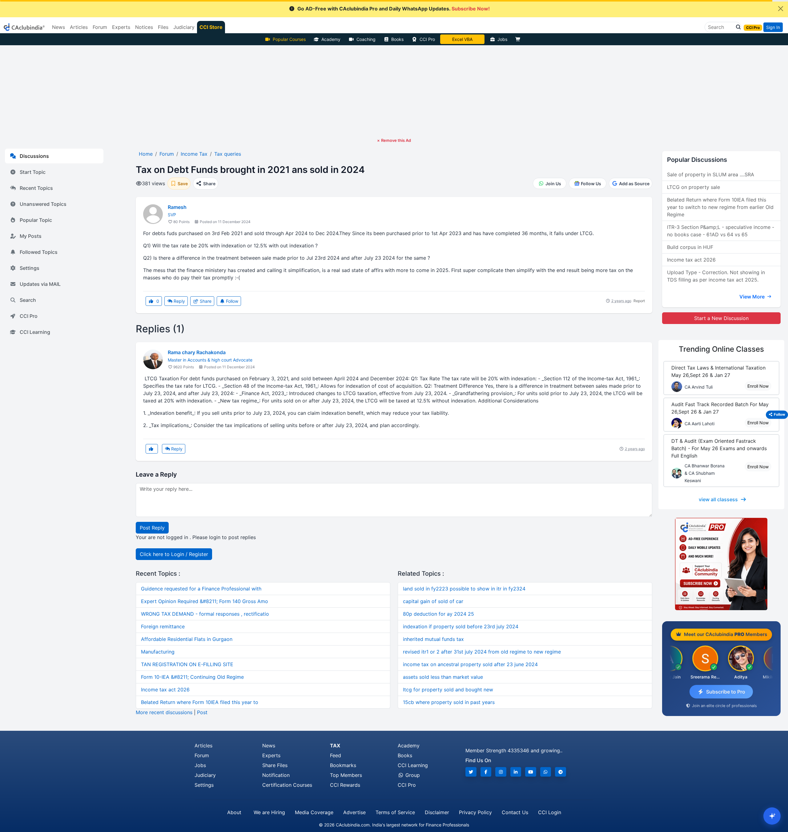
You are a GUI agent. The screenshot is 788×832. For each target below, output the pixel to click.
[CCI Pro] (721, 564)
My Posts (31, 236)
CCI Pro (427, 39)
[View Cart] (519, 39)
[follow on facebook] (486, 772)
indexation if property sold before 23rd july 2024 (460, 626)
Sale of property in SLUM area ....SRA (710, 174)
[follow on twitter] (470, 772)
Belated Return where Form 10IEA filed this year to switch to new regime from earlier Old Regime (720, 207)
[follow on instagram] (500, 772)
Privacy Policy (475, 812)
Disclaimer (437, 812)
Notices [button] (144, 27)
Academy (330, 39)
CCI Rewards (345, 785)
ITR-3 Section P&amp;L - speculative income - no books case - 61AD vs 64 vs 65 (720, 231)
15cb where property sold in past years (449, 702)
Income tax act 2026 (165, 689)
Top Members (346, 775)
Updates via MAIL (40, 284)
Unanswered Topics (43, 204)
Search (28, 300)
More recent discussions (164, 712)
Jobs (502, 39)
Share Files (274, 765)
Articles (203, 745)
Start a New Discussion (721, 318)
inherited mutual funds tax (433, 639)
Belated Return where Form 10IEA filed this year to (199, 702)
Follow (231, 301)
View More (752, 297)
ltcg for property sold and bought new (448, 689)
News (268, 745)
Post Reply (152, 528)
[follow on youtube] (530, 772)
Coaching (366, 39)
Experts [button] (121, 27)
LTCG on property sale (693, 187)
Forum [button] (100, 27)
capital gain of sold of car (433, 601)
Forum (202, 755)
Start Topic (33, 172)
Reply (178, 301)
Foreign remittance (163, 626)
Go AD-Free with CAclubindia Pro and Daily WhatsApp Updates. (393, 9)
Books (397, 39)
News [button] (58, 27)
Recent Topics (36, 188)
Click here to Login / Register (174, 554)
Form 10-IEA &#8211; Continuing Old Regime (192, 677)
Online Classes (721, 349)
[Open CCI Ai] (772, 816)
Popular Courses (289, 39)
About (234, 812)
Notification (276, 775)
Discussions (34, 156)
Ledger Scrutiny (462, 39)
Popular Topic (36, 220)
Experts (271, 755)
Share (205, 301)
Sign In (773, 27)
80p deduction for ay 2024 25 (438, 614)
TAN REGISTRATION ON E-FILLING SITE (187, 664)
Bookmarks (343, 765)
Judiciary (205, 775)
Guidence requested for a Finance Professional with (201, 589)
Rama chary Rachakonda (197, 352)
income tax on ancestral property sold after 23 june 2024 (470, 664)
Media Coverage (314, 812)
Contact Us (515, 812)
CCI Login (549, 812)
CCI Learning (35, 332)
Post (202, 712)
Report (639, 300)
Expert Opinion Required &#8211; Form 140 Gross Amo (204, 601)
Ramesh (177, 207)
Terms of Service (395, 812)
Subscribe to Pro (725, 692)
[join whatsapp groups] (545, 772)
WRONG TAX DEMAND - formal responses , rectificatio (205, 614)
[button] (737, 27)
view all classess (718, 499)
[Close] (780, 8)
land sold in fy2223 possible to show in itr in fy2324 (464, 589)
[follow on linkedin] (515, 772)
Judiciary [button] (184, 27)
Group (412, 775)
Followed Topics (39, 252)
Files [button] (163, 27)
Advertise (354, 812)
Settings (29, 268)
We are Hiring (269, 812)
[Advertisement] (394, 91)
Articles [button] (79, 27)
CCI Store (211, 27)
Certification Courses (287, 785)
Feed (335, 755)
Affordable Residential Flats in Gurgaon (186, 639)
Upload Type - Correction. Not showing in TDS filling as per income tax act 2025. (716, 276)
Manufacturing (158, 652)
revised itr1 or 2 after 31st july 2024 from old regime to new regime (482, 652)
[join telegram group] (560, 772)
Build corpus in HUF (690, 247)
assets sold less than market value (443, 677)
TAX (335, 745)
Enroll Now (758, 386)
